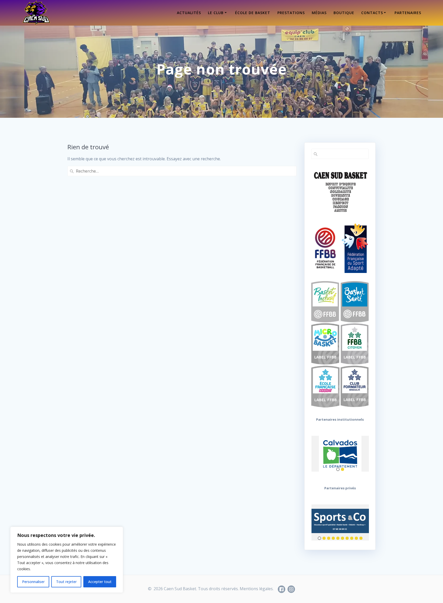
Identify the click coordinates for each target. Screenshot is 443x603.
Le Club (216, 12)
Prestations (291, 12)
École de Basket (252, 12)
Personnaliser (33, 581)
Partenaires (408, 12)
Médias (319, 12)
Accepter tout (100, 581)
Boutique (344, 12)
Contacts (372, 12)
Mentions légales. (257, 588)
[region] (66, 560)
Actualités (189, 12)
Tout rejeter (66, 581)
